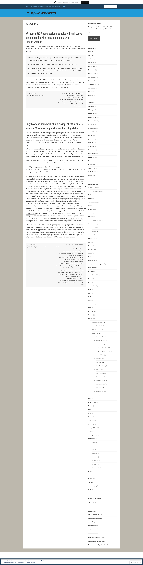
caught (56, 46)
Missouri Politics (100, 380)
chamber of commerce (76, 247)
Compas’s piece (31, 213)
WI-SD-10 (61, 274)
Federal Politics (100, 340)
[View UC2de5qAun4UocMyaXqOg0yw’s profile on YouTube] (93, 502)
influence (80, 251)
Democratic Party (100, 337)
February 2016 (92, 110)
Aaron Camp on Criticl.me (95, 514)
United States (91, 439)
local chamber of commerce (67, 257)
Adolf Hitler (71, 93)
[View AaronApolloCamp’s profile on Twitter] (89, 502)
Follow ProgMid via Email (95, 23)
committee (72, 249)
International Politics (98, 322)
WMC (82, 285)
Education (91, 217)
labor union (72, 255)
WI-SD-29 (73, 276)
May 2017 (90, 55)
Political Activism (97, 329)
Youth (89, 490)
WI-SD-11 (68, 274)
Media (90, 297)
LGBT (89, 289)
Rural (89, 409)
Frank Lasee (79, 93)
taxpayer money (78, 100)
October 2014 (91, 168)
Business (90, 198)
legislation (80, 255)
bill (72, 245)
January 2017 (91, 70)
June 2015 (90, 139)
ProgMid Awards (96, 191)
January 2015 (91, 157)
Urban (90, 471)
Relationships (92, 402)
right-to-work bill (64, 264)
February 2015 (92, 153)
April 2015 (91, 146)
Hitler (81, 95)
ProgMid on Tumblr (93, 529)
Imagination (91, 260)
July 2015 (90, 135)
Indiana (94, 446)
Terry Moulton (63, 270)
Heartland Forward (93, 525)
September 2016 (92, 84)
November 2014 (92, 164)
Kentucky (94, 453)
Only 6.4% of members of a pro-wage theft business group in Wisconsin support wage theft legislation (54, 126)
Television (91, 424)
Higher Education (96, 220)
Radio (90, 399)
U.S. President (103, 348)
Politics (90, 318)
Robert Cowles (60, 266)
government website (73, 95)
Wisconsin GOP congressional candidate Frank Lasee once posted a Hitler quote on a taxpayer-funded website (54, 37)
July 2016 (90, 92)
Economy (90, 213)
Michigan (94, 457)
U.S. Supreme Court (104, 351)
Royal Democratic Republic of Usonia (98, 545)
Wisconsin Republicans (65, 283)
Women (90, 479)
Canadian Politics (100, 326)
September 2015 (92, 128)
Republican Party (100, 384)
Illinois (94, 442)
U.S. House (70, 102)
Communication (92, 202)
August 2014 (91, 175)
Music (93, 235)
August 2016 (91, 88)
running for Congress (66, 100)
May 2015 (90, 143)
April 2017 (91, 59)
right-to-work (79, 262)
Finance (90, 246)
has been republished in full (75, 216)
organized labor (69, 259)
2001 (65, 93)
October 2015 (91, 124)
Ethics (90, 242)
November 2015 (92, 121)
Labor (89, 278)
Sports (90, 417)
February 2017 (92, 66)
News (89, 308)
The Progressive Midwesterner (41, 13)
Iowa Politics (99, 362)
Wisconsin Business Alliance (75, 278)
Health (90, 253)
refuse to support (69, 262)
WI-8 (76, 102)
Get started (84, 2)
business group (79, 245)
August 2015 (91, 132)
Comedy (94, 227)
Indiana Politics (100, 358)
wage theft (61, 272)
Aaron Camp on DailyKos (95, 518)
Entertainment (92, 224)
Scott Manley (79, 266)
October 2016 (91, 81)
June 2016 (90, 95)
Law (89, 282)
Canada (94, 486)
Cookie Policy (32, 562)
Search (116, 6)
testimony (71, 270)
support (81, 268)
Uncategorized (92, 435)
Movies (94, 231)
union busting (79, 270)
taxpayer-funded (61, 102)
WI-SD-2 (81, 274)
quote (81, 97)
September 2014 (92, 172)
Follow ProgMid (94, 38)
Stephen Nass (74, 268)
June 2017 (90, 52)
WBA (76, 272)
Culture (90, 206)
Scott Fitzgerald (70, 266)
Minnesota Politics (101, 377)
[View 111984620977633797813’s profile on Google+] (96, 502)
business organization (62, 247)
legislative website (73, 97)
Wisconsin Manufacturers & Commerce (71, 281)
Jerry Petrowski (78, 253)
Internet (90, 271)
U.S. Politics (95, 333)
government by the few (70, 251)
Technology (91, 420)
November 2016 (92, 77)
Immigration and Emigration (96, 264)
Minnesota (95, 460)
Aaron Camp (32, 93)
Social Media (95, 275)
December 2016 (92, 73)
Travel (90, 431)
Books (90, 195)
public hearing (79, 259)
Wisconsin (67, 104)
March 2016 (91, 106)
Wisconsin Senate (79, 106)
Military (90, 300)
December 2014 (92, 161)
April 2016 (91, 103)
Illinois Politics (100, 355)
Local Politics (99, 369)
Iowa (93, 450)
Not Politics (91, 311)
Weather (90, 475)
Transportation (92, 428)
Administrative (92, 187)
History (90, 257)
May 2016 (90, 99)
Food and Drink (92, 249)
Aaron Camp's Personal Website (96, 541)
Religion (90, 406)
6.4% (69, 245)
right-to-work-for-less (76, 264)
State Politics (99, 388)
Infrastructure (92, 268)
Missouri (94, 464)
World (90, 482)
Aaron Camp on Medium (95, 522)
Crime (93, 286)
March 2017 (91, 62)
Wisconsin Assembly (77, 104)
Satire (89, 413)
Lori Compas (79, 257)
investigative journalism (66, 253)
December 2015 (92, 117)
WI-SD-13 (74, 274)
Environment (91, 238)
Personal (90, 315)
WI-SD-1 (81, 102)
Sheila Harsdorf (64, 268)
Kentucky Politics (100, 366)
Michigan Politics (100, 373)
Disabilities (91, 209)
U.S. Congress (103, 344)
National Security (93, 304)
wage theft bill (69, 272)
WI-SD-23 (66, 276)
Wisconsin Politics (101, 391)
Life (89, 293)
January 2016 (91, 113)
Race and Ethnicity (93, 395)
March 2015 (91, 150)
